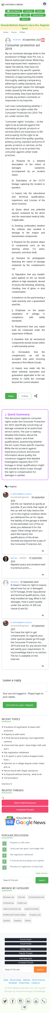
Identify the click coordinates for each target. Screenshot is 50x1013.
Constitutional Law (36, 897)
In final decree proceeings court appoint (27, 861)
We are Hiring (15, 980)
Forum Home (25, 939)
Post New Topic (25, 958)
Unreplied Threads (25, 809)
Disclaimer (13, 983)
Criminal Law (8, 903)
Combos (28, 11)
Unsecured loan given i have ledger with (27, 849)
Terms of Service (38, 980)
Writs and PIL (12, 15)
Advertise (26, 980)
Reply (11, 396)
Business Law (8, 897)
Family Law (22, 903)
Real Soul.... (15, 558)
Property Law (35, 914)
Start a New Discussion (25, 802)
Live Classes (15, 11)
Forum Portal (25, 943)
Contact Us (35, 983)
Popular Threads (25, 953)
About (6, 980)
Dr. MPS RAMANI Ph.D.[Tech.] (21, 494)
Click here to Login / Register (19, 705)
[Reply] (42, 551)
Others (28, 920)
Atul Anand (17, 40)
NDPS (25, 15)
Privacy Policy (24, 983)
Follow (25, 396)
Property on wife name (14, 734)
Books (39, 11)
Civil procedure (11, 778)
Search (42, 880)
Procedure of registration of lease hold (26, 867)
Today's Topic (25, 949)
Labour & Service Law (12, 909)
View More (6, 784)
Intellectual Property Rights (14, 914)
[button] (43, 40)
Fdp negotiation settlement (16, 752)
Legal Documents (31, 909)
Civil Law (21, 897)
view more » (42, 873)
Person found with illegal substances (21, 770)
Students (17, 920)
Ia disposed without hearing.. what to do (23, 774)
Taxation (6, 920)
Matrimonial (38, 15)
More (24, 19)
